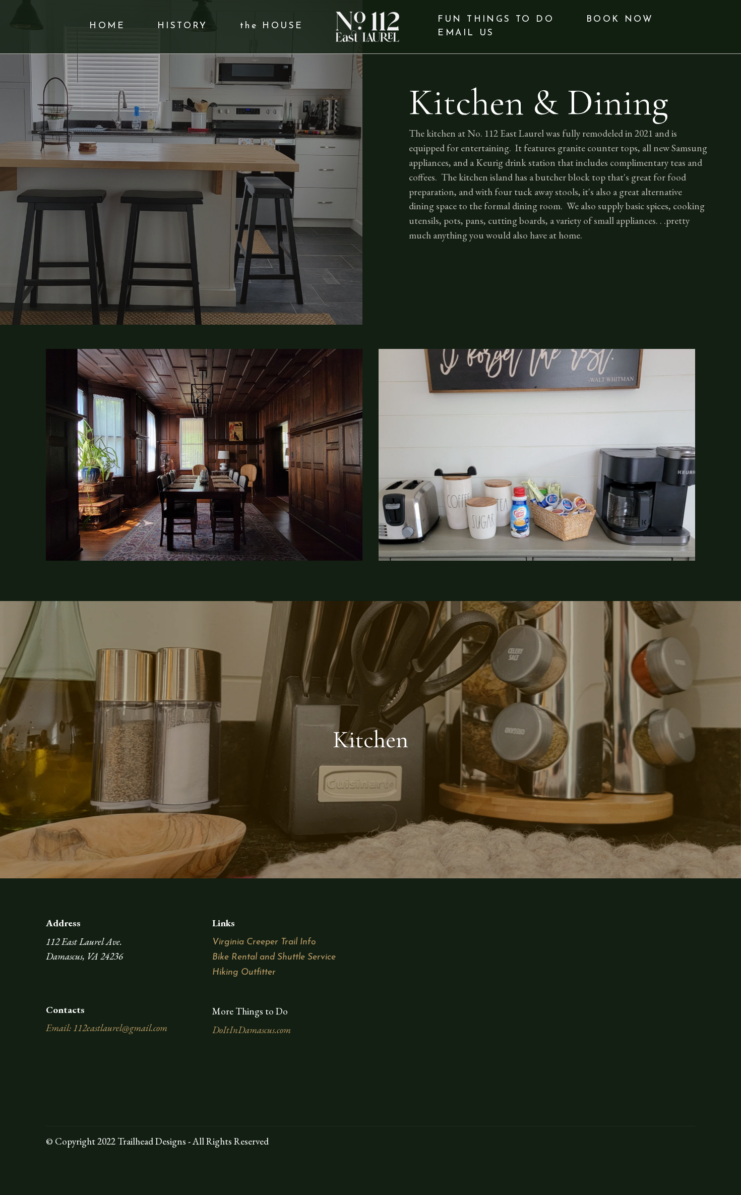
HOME (107, 26)
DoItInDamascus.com (251, 1030)
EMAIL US (466, 33)
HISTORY (182, 26)
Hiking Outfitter (244, 972)
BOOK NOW (619, 19)
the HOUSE (271, 26)
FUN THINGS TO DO (496, 19)
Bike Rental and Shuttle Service (274, 957)
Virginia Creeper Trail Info (264, 942)
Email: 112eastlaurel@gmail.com (106, 1028)
